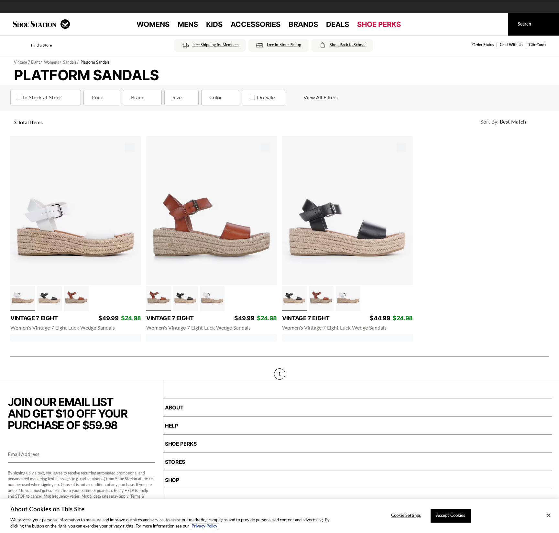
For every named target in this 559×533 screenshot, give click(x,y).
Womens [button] (153, 24)
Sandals (69, 62)
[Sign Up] (148, 455)
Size (176, 97)
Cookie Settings (406, 516)
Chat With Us (511, 45)
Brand (138, 97)
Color (215, 97)
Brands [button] (303, 24)
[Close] (549, 515)
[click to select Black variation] (49, 298)
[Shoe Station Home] (41, 24)
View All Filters (320, 97)
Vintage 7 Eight (27, 62)
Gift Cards (537, 45)
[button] (32, 45)
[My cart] (497, 24)
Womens (51, 62)
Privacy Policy (204, 526)
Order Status (483, 45)
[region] (279, 516)
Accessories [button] (255, 24)
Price (97, 97)
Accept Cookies (451, 516)
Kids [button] (214, 24)
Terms (135, 496)
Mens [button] (188, 24)
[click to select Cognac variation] (76, 298)
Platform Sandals (95, 62)
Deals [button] (337, 24)
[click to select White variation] (22, 298)
